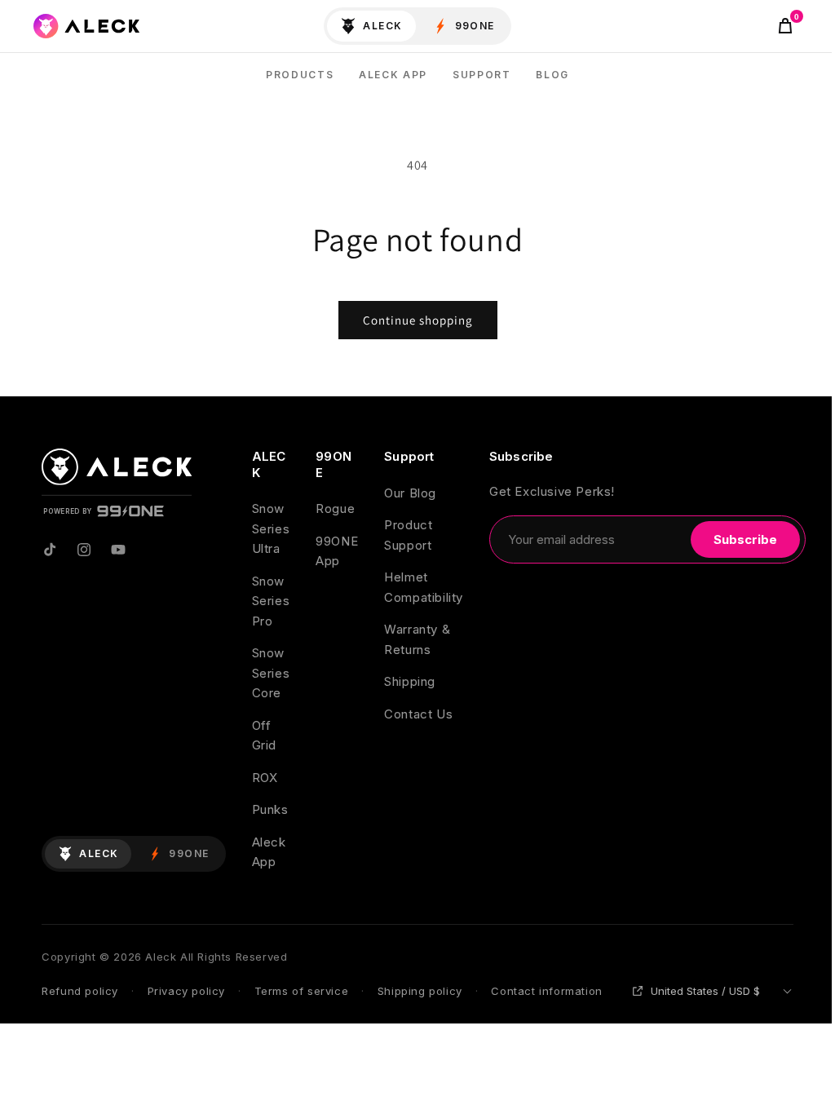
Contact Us (418, 714)
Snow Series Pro (271, 601)
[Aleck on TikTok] (50, 550)
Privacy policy (186, 990)
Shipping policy (420, 990)
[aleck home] (86, 26)
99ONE (475, 26)
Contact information (546, 990)
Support (482, 75)
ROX (265, 777)
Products (300, 75)
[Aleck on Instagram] (84, 550)
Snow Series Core (271, 673)
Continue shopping (418, 320)
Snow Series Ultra (271, 528)
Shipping (409, 681)
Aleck (382, 26)
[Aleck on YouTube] (118, 550)
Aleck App (393, 75)
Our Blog (410, 493)
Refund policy (80, 990)
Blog (552, 75)
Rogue (335, 508)
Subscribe (745, 539)
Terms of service (301, 990)
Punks (270, 809)
